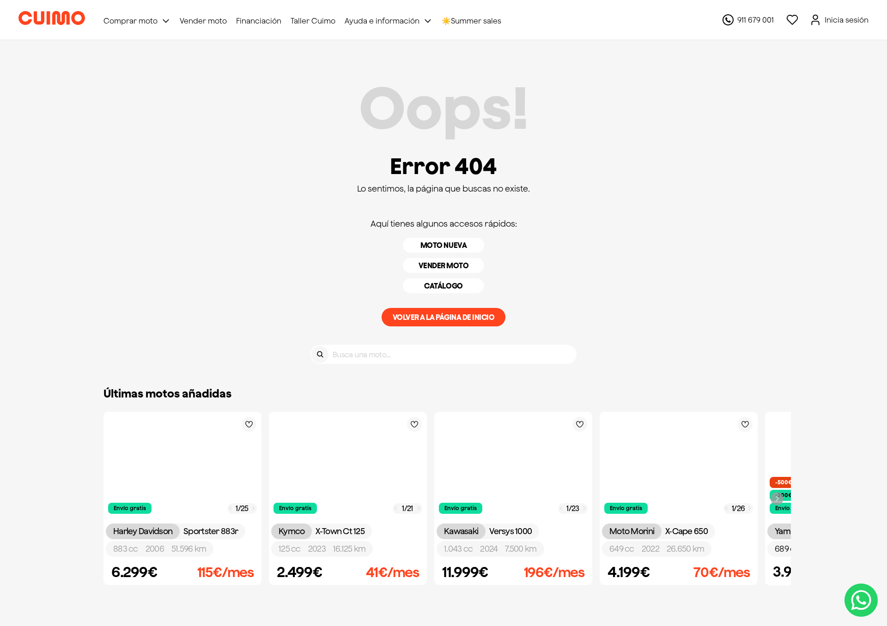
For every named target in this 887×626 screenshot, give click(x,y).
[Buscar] (319, 354)
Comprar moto (130, 21)
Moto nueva (443, 245)
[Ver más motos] (777, 498)
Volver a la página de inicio (444, 317)
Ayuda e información (382, 21)
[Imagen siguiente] (253, 508)
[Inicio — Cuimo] (51, 20)
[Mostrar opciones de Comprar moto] (165, 20)
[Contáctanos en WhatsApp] (861, 600)
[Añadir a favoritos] (249, 424)
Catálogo (443, 286)
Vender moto (444, 265)
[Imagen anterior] (230, 508)
